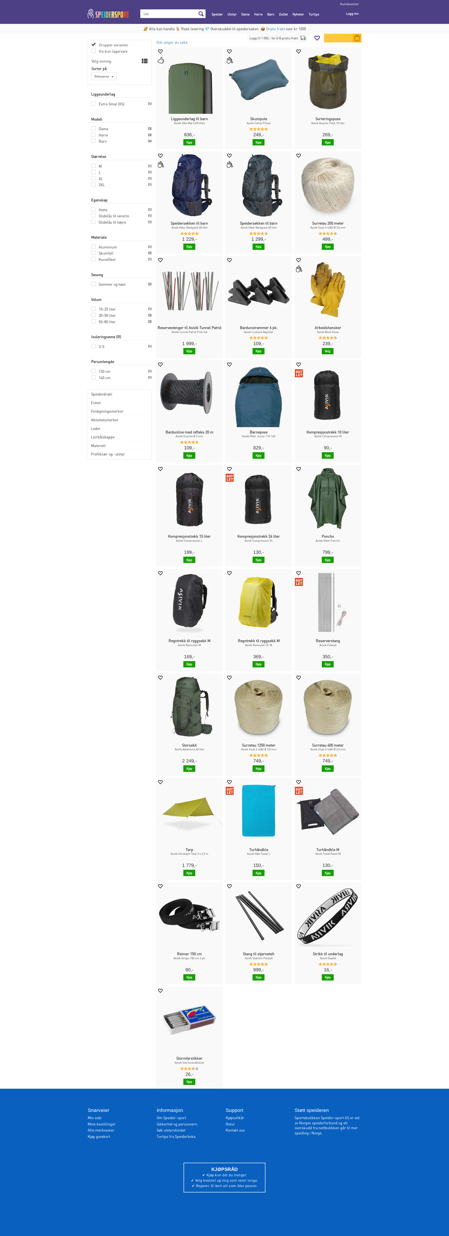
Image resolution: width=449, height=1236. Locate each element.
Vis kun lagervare (112, 51)
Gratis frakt (275, 28)
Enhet (96, 402)
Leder (96, 428)
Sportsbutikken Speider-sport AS (322, 1117)
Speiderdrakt (101, 394)
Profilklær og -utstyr (108, 453)
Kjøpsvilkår (235, 1117)
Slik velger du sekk (172, 42)
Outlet (283, 14)
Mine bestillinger (102, 1123)
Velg (327, 351)
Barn (270, 14)
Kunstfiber (107, 259)
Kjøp (189, 142)
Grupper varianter (113, 44)
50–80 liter (107, 321)
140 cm (104, 377)
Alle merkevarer (101, 1130)
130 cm (104, 371)
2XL (101, 184)
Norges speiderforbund (318, 1122)
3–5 (101, 346)
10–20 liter (107, 309)
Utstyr (232, 14)
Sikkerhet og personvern (177, 1123)
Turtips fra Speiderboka (176, 1136)
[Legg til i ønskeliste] (160, 51)
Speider (217, 14)
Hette (102, 209)
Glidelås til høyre (112, 222)
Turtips (314, 14)
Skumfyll (105, 253)
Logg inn (352, 13)
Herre (258, 14)
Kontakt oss (235, 1130)
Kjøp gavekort (99, 1136)
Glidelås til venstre (113, 215)
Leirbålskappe (103, 436)
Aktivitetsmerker (105, 419)
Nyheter (298, 14)
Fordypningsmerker (107, 411)
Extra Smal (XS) (111, 103)
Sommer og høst (112, 284)
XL (100, 178)
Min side (94, 1117)
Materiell (98, 445)
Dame (245, 14)
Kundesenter (349, 4)
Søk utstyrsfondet (171, 1130)
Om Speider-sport (171, 1117)
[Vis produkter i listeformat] (144, 61)
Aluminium (107, 246)
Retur (230, 1123)
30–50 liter (107, 315)
